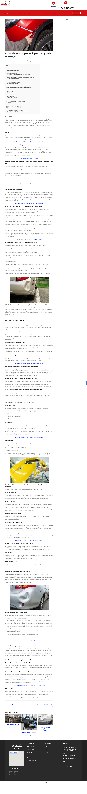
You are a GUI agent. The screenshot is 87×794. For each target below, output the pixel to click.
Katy (46, 749)
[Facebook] (67, 766)
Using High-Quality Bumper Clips (14, 82)
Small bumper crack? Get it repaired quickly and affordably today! (29, 141)
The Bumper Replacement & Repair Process (16, 88)
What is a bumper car (11, 69)
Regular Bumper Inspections (13, 81)
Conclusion (9, 112)
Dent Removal (30, 755)
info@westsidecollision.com (69, 763)
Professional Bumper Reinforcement (14, 79)
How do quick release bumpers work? (14, 105)
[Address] (65, 2)
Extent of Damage (11, 95)
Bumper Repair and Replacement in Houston (16, 110)
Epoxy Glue (10, 102)
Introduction (9, 67)
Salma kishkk (10, 61)
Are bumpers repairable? (12, 73)
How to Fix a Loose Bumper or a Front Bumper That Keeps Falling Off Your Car (23, 71)
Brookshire (47, 757)
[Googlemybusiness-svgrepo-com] (71, 766)
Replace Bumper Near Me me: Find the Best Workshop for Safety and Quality (45, 728)
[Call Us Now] (53, 3)
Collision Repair (30, 746)
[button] (12, 13)
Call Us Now (53, 6)
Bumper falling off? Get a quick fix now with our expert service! (29, 363)
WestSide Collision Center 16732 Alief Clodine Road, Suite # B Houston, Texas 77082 (70, 749)
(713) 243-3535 (35, 640)
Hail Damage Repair (31, 760)
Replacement (10, 92)
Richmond (47, 755)
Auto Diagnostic (30, 749)
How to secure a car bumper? (13, 78)
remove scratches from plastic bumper (13, 725)
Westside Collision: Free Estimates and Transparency (18, 111)
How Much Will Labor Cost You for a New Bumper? (17, 86)
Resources (46, 13)
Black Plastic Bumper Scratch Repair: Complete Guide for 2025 (29, 732)
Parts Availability (11, 96)
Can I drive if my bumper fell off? (14, 107)
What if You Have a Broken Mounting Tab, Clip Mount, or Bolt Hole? (20, 77)
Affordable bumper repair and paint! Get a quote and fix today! (29, 540)
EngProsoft (44, 782)
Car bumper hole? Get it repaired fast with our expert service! (29, 203)
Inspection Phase (11, 90)
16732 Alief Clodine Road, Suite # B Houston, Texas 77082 (66, 8)
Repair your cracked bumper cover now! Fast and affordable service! (29, 317)
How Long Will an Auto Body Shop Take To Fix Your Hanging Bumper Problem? (23, 93)
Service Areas (27, 13)
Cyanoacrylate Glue (12, 103)
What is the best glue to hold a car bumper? (16, 101)
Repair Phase (10, 91)
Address (65, 6)
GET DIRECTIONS (15, 768)
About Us (37, 13)
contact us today (37, 239)
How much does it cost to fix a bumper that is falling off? (19, 84)
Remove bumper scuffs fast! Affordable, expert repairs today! (29, 437)
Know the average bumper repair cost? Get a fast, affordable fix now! (29, 685)
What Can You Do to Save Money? (14, 106)
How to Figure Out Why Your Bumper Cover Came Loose (18, 74)
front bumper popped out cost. (40, 183)
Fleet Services (30, 757)
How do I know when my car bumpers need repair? (17, 75)
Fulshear (46, 746)
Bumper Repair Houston (33, 61)
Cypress (46, 752)
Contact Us (56, 13)
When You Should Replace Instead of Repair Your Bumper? (19, 87)
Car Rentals (29, 752)
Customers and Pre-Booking (13, 98)
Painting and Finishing (12, 100)
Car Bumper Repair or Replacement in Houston (16, 109)
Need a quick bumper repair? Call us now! (29, 158)
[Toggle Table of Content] (37, 66)
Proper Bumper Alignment (13, 83)
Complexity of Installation (13, 97)
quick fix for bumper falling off (13, 70)
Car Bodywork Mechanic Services (11, 13)
